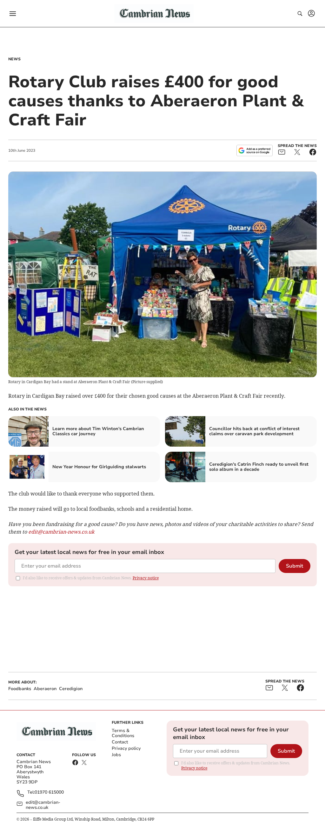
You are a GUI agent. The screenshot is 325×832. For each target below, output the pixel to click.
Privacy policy (126, 748)
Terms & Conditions (123, 733)
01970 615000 (49, 792)
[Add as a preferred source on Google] (254, 150)
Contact (120, 742)
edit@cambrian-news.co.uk (43, 805)
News (14, 59)
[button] (12, 13)
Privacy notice (146, 578)
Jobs (116, 755)
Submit (294, 565)
